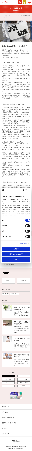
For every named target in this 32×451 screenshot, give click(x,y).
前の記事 (8, 280)
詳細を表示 (23, 243)
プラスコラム (8, 15)
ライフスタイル (16, 15)
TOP (3, 15)
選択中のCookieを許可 (16, 254)
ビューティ (8, 382)
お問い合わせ (5, 433)
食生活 (8, 385)
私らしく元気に (5, 293)
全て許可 (16, 249)
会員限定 (24, 385)
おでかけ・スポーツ (24, 382)
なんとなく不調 (8, 379)
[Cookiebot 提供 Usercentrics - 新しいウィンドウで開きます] (23, 190)
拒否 (16, 259)
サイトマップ (5, 406)
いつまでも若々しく (14, 293)
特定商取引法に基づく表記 (9, 423)
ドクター (24, 376)
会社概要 (4, 428)
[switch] (27, 225)
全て (8, 376)
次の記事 (23, 280)
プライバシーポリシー (8, 417)
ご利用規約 (5, 412)
